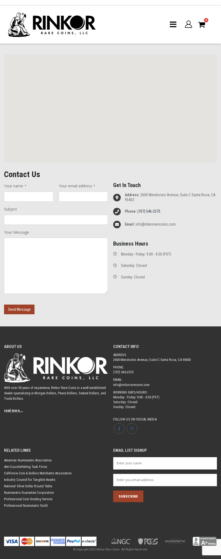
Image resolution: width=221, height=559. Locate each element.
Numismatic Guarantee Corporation (29, 493)
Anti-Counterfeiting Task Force (25, 467)
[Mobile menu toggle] (173, 24)
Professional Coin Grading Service (28, 499)
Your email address (75, 185)
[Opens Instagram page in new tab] (131, 428)
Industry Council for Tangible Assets (29, 480)
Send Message (19, 309)
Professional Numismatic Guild (26, 505)
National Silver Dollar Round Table (28, 486)
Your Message (16, 232)
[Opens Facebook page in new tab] (119, 428)
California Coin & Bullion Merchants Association (38, 473)
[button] (189, 24)
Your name (13, 185)
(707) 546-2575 (148, 211)
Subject (10, 209)
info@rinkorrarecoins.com (131, 385)
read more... (13, 410)
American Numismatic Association (28, 460)
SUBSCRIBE (128, 496)
